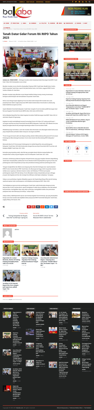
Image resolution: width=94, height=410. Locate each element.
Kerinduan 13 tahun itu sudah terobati (40, 362)
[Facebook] (72, 2)
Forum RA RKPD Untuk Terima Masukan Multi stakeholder (43, 216)
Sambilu (22, 2)
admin (5, 41)
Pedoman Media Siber (75, 408)
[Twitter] (76, 2)
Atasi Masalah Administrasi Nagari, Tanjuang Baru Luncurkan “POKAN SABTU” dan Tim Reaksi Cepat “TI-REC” (49, 261)
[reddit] (42, 206)
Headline (9, 29)
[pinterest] (29, 206)
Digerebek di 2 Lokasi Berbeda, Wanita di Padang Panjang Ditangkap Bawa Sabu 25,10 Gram (17, 319)
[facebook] (56, 206)
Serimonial (40, 2)
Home (4, 29)
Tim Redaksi (87, 408)
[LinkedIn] (82, 2)
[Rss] (86, 2)
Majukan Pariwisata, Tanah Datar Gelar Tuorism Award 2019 (86, 316)
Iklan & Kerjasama (62, 408)
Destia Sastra (16, 363)
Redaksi (47, 2)
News (25, 41)
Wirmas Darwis (40, 324)
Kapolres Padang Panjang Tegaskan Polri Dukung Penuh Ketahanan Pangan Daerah (77, 45)
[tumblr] (38, 206)
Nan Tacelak (30, 2)
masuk (10, 299)
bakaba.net (19, 408)
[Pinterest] (79, 2)
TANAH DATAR (30, 41)
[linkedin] (47, 206)
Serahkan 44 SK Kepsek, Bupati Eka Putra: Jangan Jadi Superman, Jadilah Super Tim (17, 374)
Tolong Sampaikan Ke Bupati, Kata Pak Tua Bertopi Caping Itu (17, 216)
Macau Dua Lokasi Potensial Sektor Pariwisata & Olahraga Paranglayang (86, 331)
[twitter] (51, 206)
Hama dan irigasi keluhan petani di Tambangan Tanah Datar (40, 333)
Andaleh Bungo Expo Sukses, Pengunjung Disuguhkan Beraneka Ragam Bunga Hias (40, 317)
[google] (33, 206)
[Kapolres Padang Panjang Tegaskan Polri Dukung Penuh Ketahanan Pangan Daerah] (77, 41)
